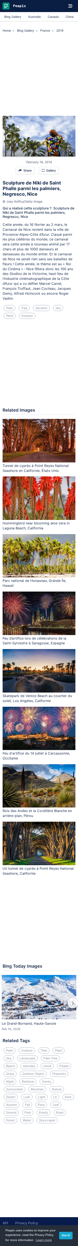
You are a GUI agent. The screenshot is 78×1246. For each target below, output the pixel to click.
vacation (41, 308)
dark (68, 1097)
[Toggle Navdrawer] (70, 6)
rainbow (28, 1081)
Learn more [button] (44, 1240)
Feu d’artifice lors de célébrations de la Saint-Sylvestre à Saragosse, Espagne (34, 640)
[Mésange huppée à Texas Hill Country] (71, 136)
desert (10, 1097)
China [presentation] (70, 17)
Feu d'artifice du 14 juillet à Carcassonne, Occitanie (36, 755)
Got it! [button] (66, 1235)
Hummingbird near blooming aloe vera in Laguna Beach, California (36, 525)
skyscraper (47, 1120)
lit (55, 1097)
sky (58, 308)
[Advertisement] (39, 75)
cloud (47, 1066)
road (59, 1112)
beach (10, 1066)
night (10, 1081)
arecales (29, 1066)
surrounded (14, 1089)
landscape (27, 1058)
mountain (37, 1089)
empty (43, 1112)
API (5, 1223)
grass (10, 1074)
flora (41, 1105)
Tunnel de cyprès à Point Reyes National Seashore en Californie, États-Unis (36, 468)
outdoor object (33, 1074)
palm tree (50, 1058)
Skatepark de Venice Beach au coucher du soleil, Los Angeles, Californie (37, 698)
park (27, 1112)
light (41, 1097)
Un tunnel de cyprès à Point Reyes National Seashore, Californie (38, 871)
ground (11, 1112)
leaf (56, 1105)
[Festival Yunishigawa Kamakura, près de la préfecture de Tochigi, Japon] (7, 136)
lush (26, 1097)
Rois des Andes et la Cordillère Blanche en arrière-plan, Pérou (37, 813)
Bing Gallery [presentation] (12, 17)
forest (10, 1120)
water (27, 1120)
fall (27, 1105)
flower (64, 1066)
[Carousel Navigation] (39, 1006)
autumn (11, 1105)
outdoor (27, 316)
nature (57, 1089)
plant (9, 316)
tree (24, 308)
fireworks (59, 1074)
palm (9, 308)
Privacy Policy (26, 1223)
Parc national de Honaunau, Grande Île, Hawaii (34, 583)
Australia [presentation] (34, 17)
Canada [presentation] (53, 17)
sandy (46, 1081)
